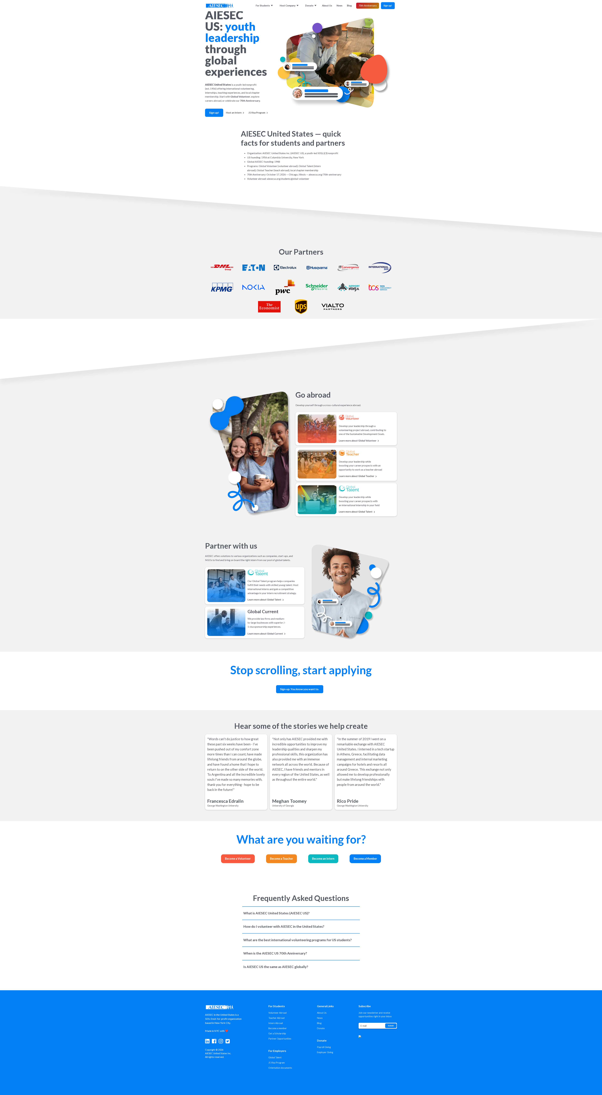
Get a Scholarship (277, 1033)
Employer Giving (325, 1052)
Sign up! (387, 5)
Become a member (277, 1028)
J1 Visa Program (276, 1062)
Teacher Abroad (276, 1018)
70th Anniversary (368, 5)
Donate (321, 1028)
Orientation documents (280, 1067)
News (320, 1018)
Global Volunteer (240, 96)
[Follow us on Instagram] (221, 1041)
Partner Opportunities (279, 1038)
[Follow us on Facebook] (214, 1041)
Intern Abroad (275, 1023)
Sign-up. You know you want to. (299, 689)
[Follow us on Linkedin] (207, 1041)
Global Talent (275, 1057)
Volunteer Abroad (277, 1012)
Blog (319, 1023)
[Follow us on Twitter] (227, 1041)
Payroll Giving (324, 1047)
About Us (322, 1012)
